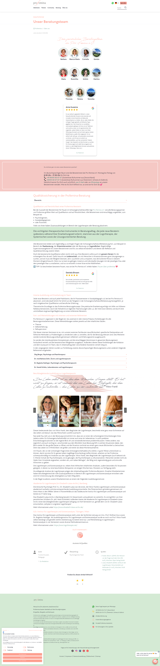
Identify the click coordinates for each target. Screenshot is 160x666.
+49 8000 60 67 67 (101, 610)
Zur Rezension (80, 153)
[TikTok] (73, 651)
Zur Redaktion (44, 562)
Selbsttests (36, 8)
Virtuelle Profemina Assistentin (104, 623)
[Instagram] (76, 651)
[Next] (125, 410)
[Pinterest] (87, 651)
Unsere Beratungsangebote (103, 619)
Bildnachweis (90, 656)
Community (51, 8)
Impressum (69, 656)
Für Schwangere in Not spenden (104, 627)
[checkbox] (4, 647)
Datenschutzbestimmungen (35, 630)
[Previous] (34, 410)
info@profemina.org (101, 616)
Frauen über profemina (106, 267)
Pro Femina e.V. (99, 210)
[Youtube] (84, 651)
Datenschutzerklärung (80, 656)
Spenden (123, 3)
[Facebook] (80, 651)
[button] (6, 630)
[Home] (39, 3)
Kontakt (62, 656)
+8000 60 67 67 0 (101, 612)
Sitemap (98, 656)
